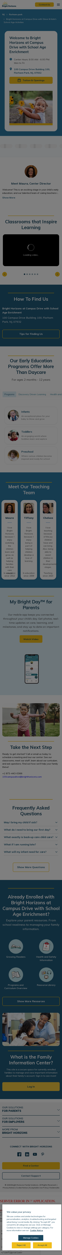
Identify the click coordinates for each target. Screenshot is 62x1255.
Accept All (42, 1245)
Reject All (21, 1245)
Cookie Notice (36, 1230)
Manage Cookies (30, 1238)
